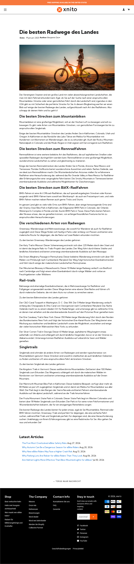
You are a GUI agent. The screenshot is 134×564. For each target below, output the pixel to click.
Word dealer (33, 517)
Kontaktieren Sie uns (61, 502)
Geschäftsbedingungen (61, 549)
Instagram (83, 537)
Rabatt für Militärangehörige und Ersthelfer (14, 522)
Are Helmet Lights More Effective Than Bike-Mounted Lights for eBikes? (57, 460)
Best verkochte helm (13, 502)
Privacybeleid (78, 549)
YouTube (83, 541)
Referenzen (33, 509)
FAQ (54, 505)
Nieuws (32, 502)
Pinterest (83, 533)
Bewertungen (34, 513)
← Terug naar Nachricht (67, 481)
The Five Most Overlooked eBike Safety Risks (44, 443)
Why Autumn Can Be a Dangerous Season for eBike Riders (50, 447)
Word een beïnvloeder (37, 521)
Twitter (82, 529)
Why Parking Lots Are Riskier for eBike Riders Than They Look (52, 455)
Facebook (83, 526)
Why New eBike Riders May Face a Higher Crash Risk (47, 451)
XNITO (118, 496)
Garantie (56, 509)
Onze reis (32, 505)
